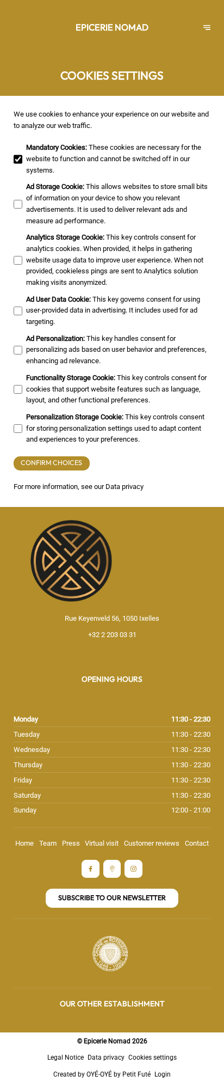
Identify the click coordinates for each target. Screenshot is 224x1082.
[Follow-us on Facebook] (90, 869)
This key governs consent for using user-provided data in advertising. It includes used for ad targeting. (113, 310)
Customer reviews (151, 843)
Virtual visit (102, 843)
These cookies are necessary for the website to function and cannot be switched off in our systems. (113, 158)
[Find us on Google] (112, 869)
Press (71, 843)
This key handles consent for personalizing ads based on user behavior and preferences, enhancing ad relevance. (116, 349)
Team (48, 843)
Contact (197, 843)
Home (24, 843)
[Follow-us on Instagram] (133, 869)
